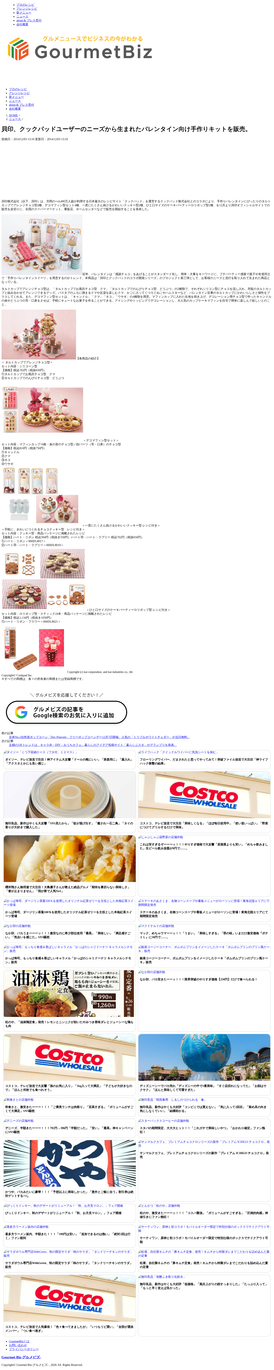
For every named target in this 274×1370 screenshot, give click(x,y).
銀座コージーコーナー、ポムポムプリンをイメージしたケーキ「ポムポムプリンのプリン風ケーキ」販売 (204, 960)
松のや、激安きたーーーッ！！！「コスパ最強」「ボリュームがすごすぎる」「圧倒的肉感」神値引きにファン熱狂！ (204, 1214)
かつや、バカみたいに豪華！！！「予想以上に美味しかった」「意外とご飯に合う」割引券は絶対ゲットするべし (69, 1193)
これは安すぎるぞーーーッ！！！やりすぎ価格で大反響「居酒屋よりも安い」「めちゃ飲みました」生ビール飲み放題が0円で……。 (204, 846)
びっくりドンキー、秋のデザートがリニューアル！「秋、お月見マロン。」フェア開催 (63, 1213)
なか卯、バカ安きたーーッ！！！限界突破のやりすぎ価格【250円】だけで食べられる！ (199, 979)
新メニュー (23, 12)
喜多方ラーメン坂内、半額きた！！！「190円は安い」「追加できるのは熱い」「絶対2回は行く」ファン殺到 (67, 1236)
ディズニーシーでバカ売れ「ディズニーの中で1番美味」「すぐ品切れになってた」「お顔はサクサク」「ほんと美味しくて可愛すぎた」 (203, 1087)
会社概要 (22, 24)
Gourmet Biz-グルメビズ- (21, 1357)
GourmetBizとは (19, 1341)
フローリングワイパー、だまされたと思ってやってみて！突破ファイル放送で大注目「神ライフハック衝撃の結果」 (204, 761)
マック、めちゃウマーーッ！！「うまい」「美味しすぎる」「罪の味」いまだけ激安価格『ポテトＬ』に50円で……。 (204, 935)
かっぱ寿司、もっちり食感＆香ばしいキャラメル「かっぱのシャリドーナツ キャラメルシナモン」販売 (68, 960)
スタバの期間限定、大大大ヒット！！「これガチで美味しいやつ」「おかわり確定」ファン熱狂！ (202, 1130)
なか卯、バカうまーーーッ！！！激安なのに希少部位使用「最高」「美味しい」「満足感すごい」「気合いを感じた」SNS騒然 (67, 935)
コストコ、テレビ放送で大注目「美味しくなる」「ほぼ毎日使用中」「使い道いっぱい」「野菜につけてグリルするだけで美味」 (204, 825)
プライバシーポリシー (24, 1349)
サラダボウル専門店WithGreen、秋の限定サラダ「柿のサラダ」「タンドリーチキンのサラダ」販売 (69, 1264)
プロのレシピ (25, 4)
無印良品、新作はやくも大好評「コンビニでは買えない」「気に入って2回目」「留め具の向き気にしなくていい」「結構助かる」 (203, 1108)
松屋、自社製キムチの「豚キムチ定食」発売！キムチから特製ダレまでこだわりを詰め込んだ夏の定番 (204, 1264)
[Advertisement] (69, 75)
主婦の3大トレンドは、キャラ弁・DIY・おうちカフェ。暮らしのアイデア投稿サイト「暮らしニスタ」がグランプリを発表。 (93, 744)
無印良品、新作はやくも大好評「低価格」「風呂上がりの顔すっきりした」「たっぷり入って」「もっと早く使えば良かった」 (204, 1286)
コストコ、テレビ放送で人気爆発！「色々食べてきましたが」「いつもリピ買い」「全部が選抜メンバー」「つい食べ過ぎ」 (69, 1328)
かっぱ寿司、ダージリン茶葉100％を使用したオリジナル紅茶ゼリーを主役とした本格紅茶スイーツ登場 (68, 914)
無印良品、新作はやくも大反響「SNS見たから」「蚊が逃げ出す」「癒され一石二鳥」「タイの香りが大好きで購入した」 (69, 825)
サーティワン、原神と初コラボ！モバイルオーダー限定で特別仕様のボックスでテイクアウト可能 (204, 1239)
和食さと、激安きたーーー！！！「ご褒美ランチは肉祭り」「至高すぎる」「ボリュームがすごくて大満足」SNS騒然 (69, 1108)
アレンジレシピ (26, 8)
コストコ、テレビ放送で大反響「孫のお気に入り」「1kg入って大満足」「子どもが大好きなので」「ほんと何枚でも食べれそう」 (68, 1087)
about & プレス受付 (29, 20)
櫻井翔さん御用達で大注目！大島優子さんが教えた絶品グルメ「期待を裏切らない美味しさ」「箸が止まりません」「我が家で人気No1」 (67, 889)
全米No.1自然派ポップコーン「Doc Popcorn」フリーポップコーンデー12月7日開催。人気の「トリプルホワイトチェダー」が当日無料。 (99, 737)
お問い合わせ (18, 1345)
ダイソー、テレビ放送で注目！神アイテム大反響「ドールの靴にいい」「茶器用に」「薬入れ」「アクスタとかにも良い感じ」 (69, 761)
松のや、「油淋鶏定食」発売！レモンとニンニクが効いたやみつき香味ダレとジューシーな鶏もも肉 (69, 1024)
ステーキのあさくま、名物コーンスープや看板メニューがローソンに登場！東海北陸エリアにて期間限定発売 (204, 914)
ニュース (22, 16)
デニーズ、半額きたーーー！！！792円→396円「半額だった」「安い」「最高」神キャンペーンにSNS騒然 (69, 1130)
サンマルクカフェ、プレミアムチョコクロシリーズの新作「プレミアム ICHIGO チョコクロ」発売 (204, 1155)
